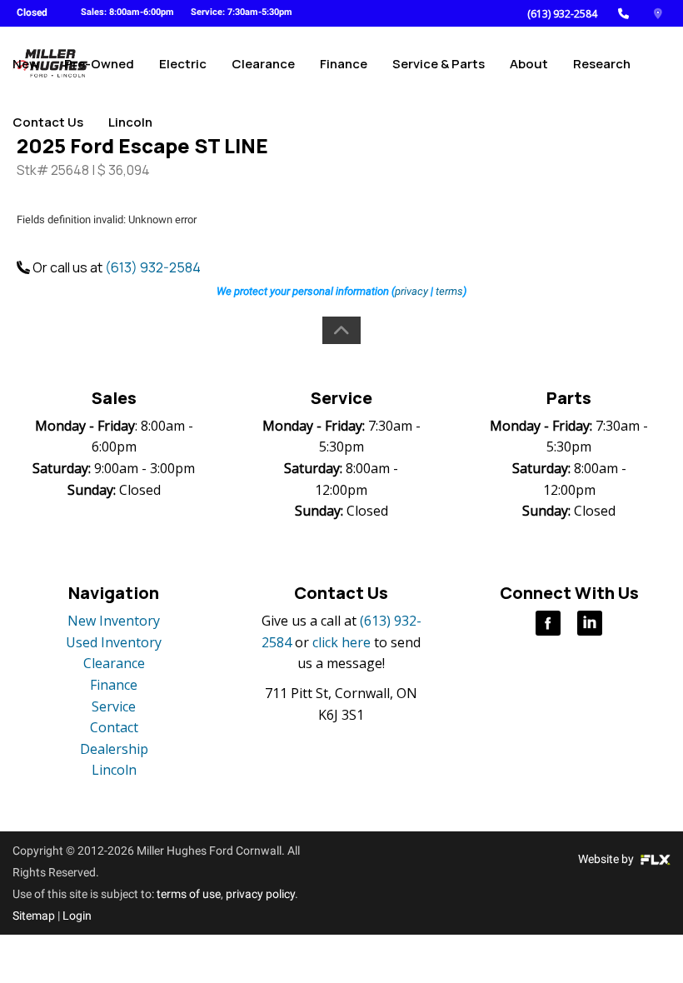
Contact (114, 727)
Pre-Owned (99, 63)
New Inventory (113, 620)
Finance (343, 63)
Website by (607, 859)
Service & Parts (438, 63)
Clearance (263, 63)
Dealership (114, 749)
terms (449, 291)
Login (77, 915)
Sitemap (33, 915)
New (25, 63)
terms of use (189, 894)
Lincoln (130, 122)
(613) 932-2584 (562, 14)
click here (341, 642)
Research (602, 63)
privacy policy (260, 894)
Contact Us (47, 122)
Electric (183, 63)
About (529, 63)
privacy (411, 291)
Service (114, 706)
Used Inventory (114, 642)
